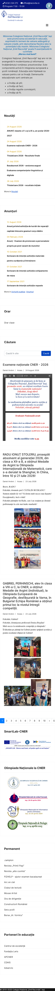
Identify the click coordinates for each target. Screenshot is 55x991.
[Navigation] (47, 25)
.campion (8, 860)
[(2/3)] (27, 538)
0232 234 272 (11, 3)
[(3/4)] (17, 696)
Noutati (14, 191)
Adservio (8, 968)
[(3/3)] (27, 559)
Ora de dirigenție (12, 898)
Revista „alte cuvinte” (14, 871)
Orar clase (9, 322)
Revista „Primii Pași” (14, 865)
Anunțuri (30, 292)
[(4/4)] (41, 692)
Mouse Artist (10, 893)
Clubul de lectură (12, 887)
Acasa (19, 370)
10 (44, 720)
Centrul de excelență (14, 946)
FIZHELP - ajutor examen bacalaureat (23, 876)
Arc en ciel (9, 882)
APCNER (8, 957)
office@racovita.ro (31, 3)
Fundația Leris (11, 951)
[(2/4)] (27, 668)
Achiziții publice (18, 292)
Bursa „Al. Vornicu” (13, 915)
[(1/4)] (27, 647)
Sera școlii (9, 909)
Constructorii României (15, 904)
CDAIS (7, 962)
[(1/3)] (27, 518)
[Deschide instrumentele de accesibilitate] (49, 6)
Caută (46, 353)
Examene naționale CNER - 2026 (25, 364)
